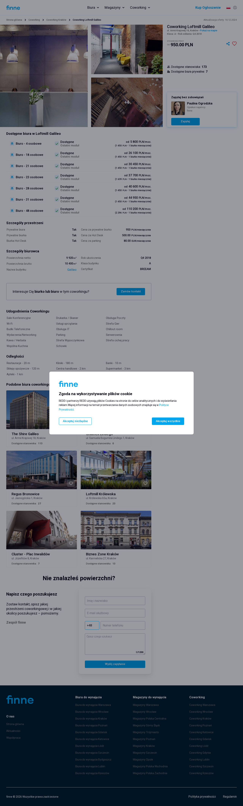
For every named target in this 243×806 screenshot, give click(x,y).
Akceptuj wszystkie (168, 421)
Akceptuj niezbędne (75, 421)
